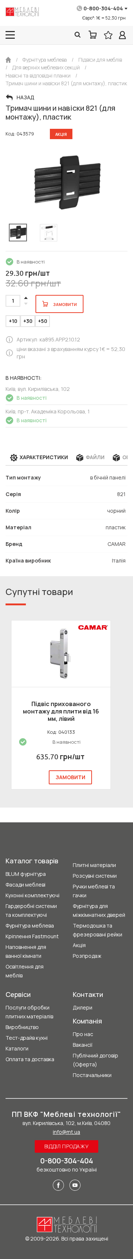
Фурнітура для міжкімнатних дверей (99, 910)
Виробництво (22, 1027)
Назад (25, 97)
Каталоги (17, 1048)
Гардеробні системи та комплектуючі (31, 910)
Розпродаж (87, 955)
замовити (70, 777)
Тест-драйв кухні (27, 1037)
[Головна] (8, 60)
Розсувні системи (95, 875)
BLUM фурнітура (26, 873)
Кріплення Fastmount (32, 936)
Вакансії (82, 1044)
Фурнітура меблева (30, 925)
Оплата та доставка (30, 1059)
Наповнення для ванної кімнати (26, 951)
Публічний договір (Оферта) (95, 1060)
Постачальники (92, 1075)
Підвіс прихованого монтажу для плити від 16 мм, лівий (61, 711)
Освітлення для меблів (25, 971)
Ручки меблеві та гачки (94, 891)
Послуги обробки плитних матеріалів (29, 1012)
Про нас (83, 1034)
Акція (79, 945)
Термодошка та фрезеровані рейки (97, 930)
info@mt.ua (66, 1131)
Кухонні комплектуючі (32, 895)
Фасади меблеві (25, 884)
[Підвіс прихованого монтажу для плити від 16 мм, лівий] (60, 653)
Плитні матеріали (94, 864)
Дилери (82, 1007)
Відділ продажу (66, 1146)
